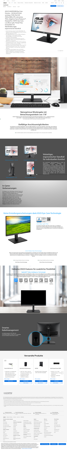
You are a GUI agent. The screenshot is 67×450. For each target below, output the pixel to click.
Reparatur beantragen (37, 423)
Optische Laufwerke (16, 432)
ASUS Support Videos (37, 431)
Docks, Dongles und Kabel (27, 436)
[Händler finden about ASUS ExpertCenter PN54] (62, 383)
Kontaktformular (36, 420)
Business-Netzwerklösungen (27, 423)
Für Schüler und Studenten (7, 426)
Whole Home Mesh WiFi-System (17, 439)
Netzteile (14, 429)
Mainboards (15, 423)
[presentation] (46, 383)
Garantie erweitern (36, 430)
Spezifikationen (9, 6)
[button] (55, 1)
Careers (45, 436)
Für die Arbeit (5, 423)
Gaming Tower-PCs (6, 438)
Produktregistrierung (37, 426)
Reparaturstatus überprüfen (38, 422)
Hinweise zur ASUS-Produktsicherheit (37, 428)
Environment (35, 439)
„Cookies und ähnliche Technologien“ (27, 448)
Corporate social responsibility (48, 435)
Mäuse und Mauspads (26, 429)
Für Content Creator (6, 425)
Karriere (45, 429)
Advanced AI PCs (56, 429)
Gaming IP (24, 437)
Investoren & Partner (47, 426)
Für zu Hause (5, 422)
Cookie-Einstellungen (45, 444)
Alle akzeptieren (62, 444)
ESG (34, 437)
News (45, 422)
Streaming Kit (25, 432)
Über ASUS (45, 420)
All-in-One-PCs (5, 435)
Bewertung (14, 6)
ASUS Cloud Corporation (47, 432)
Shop (9, 2)
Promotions (56, 422)
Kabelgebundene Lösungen (27, 422)
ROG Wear (55, 423)
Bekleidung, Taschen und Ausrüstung (27, 434)
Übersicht (4, 6)
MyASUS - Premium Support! (38, 433)
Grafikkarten (15, 425)
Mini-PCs (14, 420)
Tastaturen (24, 428)
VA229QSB (5, 5)
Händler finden (60, 5)
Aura (55, 432)
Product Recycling (36, 434)
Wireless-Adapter (26, 420)
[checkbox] (60, 50)
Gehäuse (14, 426)
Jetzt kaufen (53, 5)
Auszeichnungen (46, 423)
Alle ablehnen (54, 444)
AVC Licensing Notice (57, 426)
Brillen (4, 432)
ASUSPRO (55, 420)
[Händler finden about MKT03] (46, 383)
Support (19, 6)
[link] (12, 3)
